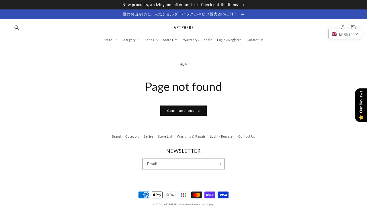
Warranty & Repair (191, 136)
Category (132, 136)
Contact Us (246, 136)
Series (148, 136)
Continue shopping (183, 110)
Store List (165, 136)
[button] (16, 27)
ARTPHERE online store (177, 204)
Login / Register (222, 136)
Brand (116, 136)
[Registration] (219, 164)
